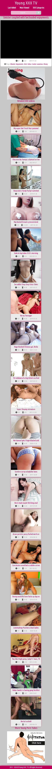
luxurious (40, 64)
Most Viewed (24, 7)
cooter (34, 64)
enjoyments (19, 64)
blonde (12, 64)
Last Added (12, 7)
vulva (29, 64)
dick (25, 64)
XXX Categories (38, 7)
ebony (46, 64)
